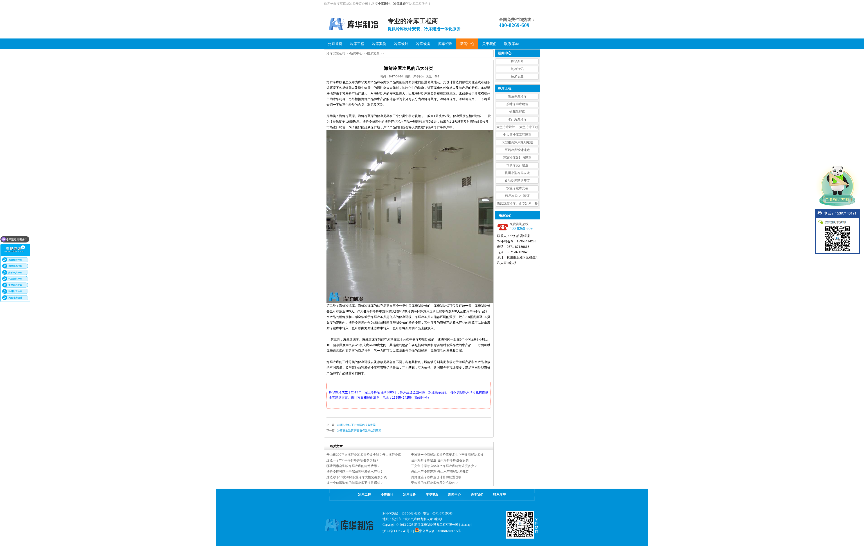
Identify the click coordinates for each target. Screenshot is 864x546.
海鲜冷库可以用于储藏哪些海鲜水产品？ (354, 471)
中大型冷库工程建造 (517, 134)
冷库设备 (409, 494)
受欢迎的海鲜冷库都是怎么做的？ (434, 483)
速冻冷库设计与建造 (517, 157)
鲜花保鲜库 (517, 111)
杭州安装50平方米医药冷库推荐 (356, 424)
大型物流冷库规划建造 (517, 142)
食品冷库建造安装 (517, 180)
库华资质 (432, 494)
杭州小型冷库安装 (517, 173)
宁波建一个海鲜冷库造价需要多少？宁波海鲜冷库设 (447, 454)
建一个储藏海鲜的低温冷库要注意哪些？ (354, 483)
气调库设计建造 (517, 165)
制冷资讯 (517, 69)
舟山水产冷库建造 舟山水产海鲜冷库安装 (440, 471)
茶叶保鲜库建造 (517, 104)
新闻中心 (356, 53)
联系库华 (499, 494)
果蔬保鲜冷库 (517, 96)
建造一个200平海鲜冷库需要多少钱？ (352, 460)
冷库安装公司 (335, 53)
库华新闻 (517, 61)
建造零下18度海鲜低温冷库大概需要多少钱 (356, 477)
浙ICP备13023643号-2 (397, 531)
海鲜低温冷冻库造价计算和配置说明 (436, 477)
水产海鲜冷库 (517, 119)
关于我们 (477, 494)
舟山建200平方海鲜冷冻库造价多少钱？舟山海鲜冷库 (363, 454)
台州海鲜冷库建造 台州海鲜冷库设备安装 (440, 460)
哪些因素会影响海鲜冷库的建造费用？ (353, 466)
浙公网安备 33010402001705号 (440, 531)
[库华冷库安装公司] (354, 34)
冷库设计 (384, 3)
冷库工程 (364, 494)
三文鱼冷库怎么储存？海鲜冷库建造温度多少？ (444, 466)
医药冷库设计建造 (517, 150)
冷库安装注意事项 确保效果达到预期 (359, 430)
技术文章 (517, 76)
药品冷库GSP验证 (517, 196)
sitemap (465, 524)
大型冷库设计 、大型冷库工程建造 (517, 127)
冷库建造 (399, 3)
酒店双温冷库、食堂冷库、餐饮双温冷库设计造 (517, 204)
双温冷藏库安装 (517, 188)
